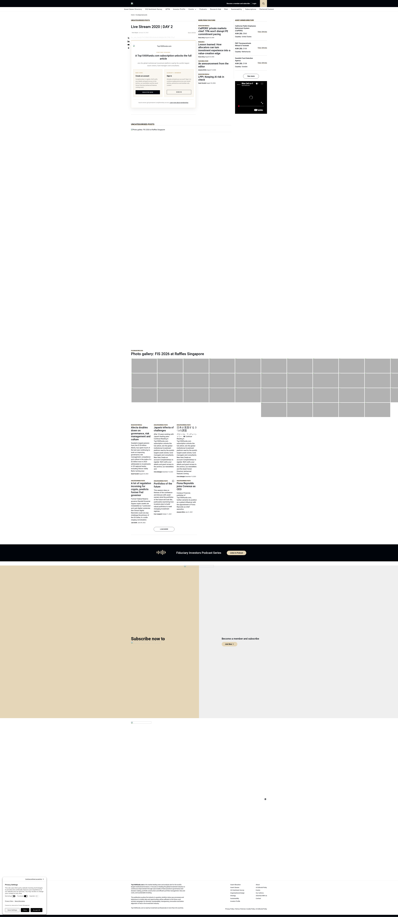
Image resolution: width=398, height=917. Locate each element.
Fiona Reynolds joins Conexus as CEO (186, 486)
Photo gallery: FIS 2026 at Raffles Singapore (167, 354)
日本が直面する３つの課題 (187, 429)
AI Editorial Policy (261, 909)
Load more (164, 529)
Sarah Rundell (202, 83)
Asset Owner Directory (133, 9)
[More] (128, 48)
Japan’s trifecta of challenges (164, 429)
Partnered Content (267, 9)
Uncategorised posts (140, 20)
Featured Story (203, 61)
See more (251, 76)
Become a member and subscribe (238, 3)
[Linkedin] (128, 41)
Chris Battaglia (158, 472)
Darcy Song (201, 37)
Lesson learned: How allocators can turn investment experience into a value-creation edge (214, 49)
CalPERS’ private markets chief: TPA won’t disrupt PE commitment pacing (213, 31)
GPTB (168, 9)
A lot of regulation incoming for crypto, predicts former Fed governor (141, 489)
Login (254, 3)
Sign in (179, 92)
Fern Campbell (158, 514)
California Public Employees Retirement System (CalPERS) (245, 28)
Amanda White (202, 70)
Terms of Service (240, 909)
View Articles (262, 32)
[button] (263, 3)
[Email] (128, 44)
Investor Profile (179, 9)
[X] (128, 38)
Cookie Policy (250, 909)
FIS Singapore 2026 (137, 350)
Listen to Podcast (236, 553)
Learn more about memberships (179, 102)
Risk (226, 9)
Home (132, 15)
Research (201, 42)
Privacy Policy (229, 909)
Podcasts (203, 9)
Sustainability (236, 9)
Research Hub (215, 9)
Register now (147, 92)
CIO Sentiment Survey (153, 9)
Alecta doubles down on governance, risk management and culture (140, 433)
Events (191, 9)
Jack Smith (134, 522)
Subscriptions (250, 9)
